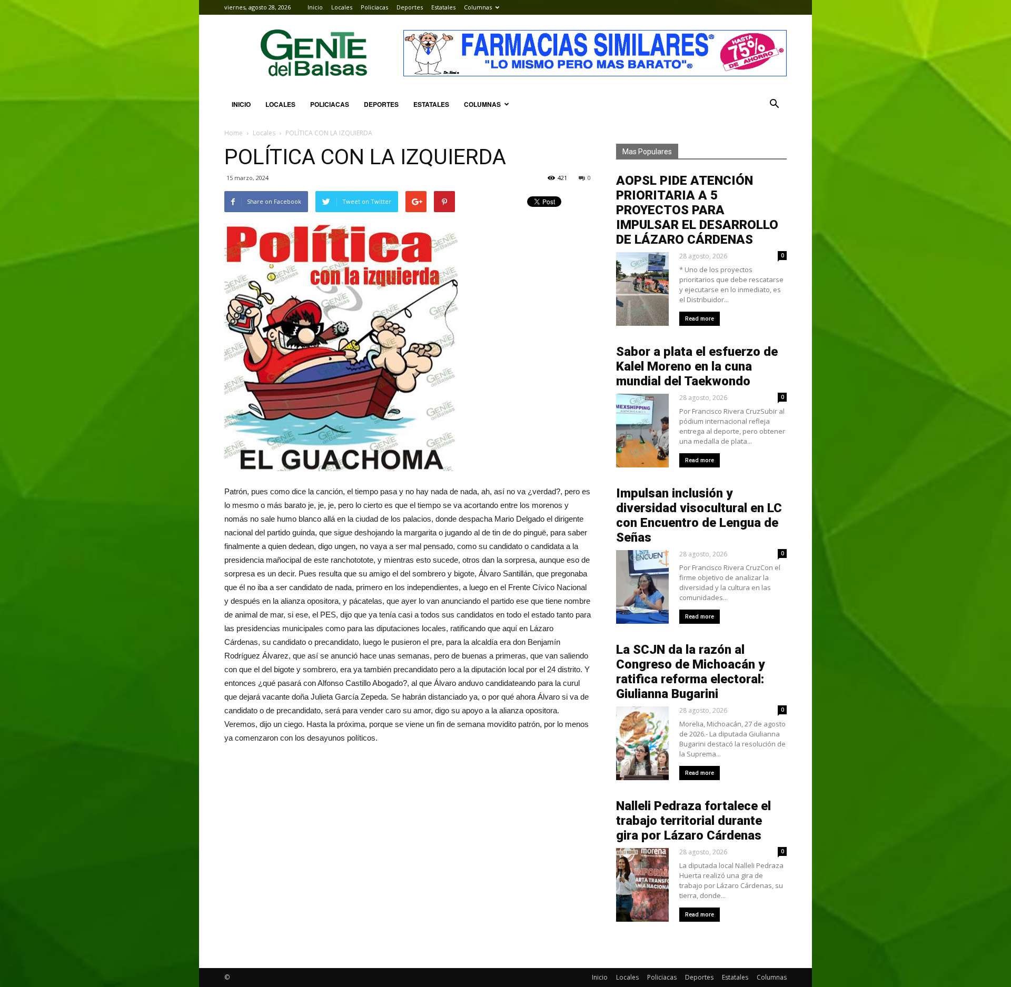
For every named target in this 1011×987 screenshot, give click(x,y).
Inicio (315, 7)
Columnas (478, 7)
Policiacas (374, 7)
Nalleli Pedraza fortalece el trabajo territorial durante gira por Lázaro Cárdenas (693, 821)
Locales (341, 7)
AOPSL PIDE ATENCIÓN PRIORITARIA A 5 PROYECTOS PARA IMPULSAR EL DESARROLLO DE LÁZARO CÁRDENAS (697, 210)
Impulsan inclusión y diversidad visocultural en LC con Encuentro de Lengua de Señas (699, 515)
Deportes (410, 7)
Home (233, 132)
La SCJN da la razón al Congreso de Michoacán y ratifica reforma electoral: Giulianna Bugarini (690, 671)
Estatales (443, 7)
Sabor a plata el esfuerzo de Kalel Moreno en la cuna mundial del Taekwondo (697, 366)
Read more (699, 318)
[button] (774, 104)
